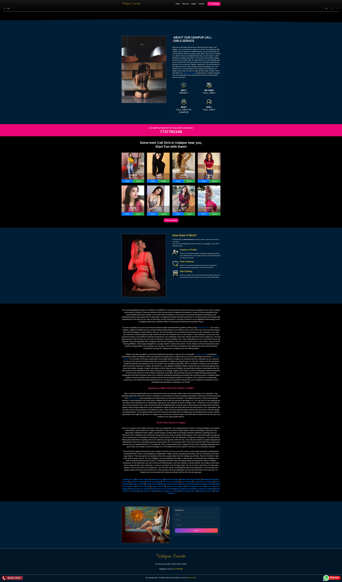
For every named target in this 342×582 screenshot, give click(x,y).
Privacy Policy (191, 578)
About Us (185, 4)
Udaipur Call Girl (137, 484)
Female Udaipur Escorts (195, 486)
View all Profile (171, 220)
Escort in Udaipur (143, 479)
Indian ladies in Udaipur (148, 491)
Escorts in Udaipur (172, 479)
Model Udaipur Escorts (184, 489)
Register (138, 181)
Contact (201, 4)
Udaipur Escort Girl (205, 491)
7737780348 (214, 4)
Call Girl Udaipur (143, 486)
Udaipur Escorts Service (170, 484)
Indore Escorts (133, 398)
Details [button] (127, 181)
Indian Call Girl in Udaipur (191, 479)
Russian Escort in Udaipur (140, 489)
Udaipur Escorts (157, 479)
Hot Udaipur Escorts (189, 491)
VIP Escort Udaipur (153, 482)
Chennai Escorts (203, 327)
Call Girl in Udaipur (188, 484)
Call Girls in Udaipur (137, 482)
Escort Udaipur (186, 482)
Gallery (193, 4)
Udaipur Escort (129, 479)
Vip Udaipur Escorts (205, 484)
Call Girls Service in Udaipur (162, 489)
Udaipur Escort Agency (175, 486)
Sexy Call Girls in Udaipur (204, 489)
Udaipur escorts (201, 354)
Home (178, 4)
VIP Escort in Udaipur (170, 482)
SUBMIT (196, 530)
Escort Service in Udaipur (203, 482)
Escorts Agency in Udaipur (169, 491)
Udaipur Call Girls (189, 73)
